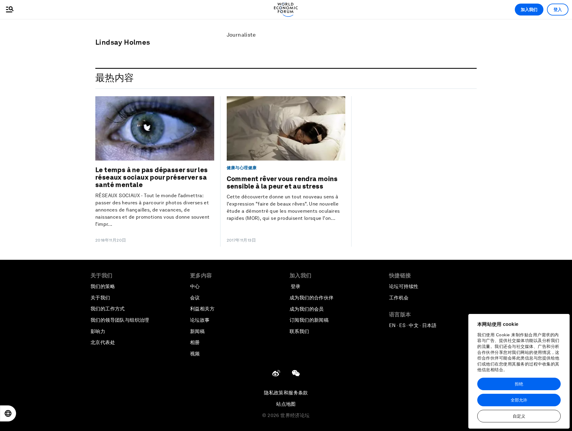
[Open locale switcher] (8, 413)
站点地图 (286, 404)
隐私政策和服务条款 (286, 393)
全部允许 (519, 400)
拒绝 (519, 384)
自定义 (519, 416)
